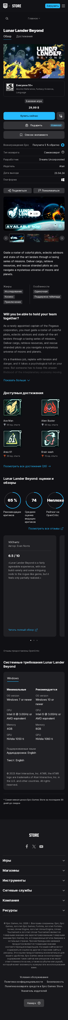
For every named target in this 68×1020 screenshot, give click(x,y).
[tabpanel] (34, 711)
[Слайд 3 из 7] (51, 238)
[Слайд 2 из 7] (34, 238)
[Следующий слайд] (62, 238)
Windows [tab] (13, 678)
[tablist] (34, 678)
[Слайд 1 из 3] (30, 640)
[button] (34, 380)
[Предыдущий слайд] (5, 238)
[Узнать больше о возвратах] (63, 152)
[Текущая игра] (16, 238)
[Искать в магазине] (7, 18)
